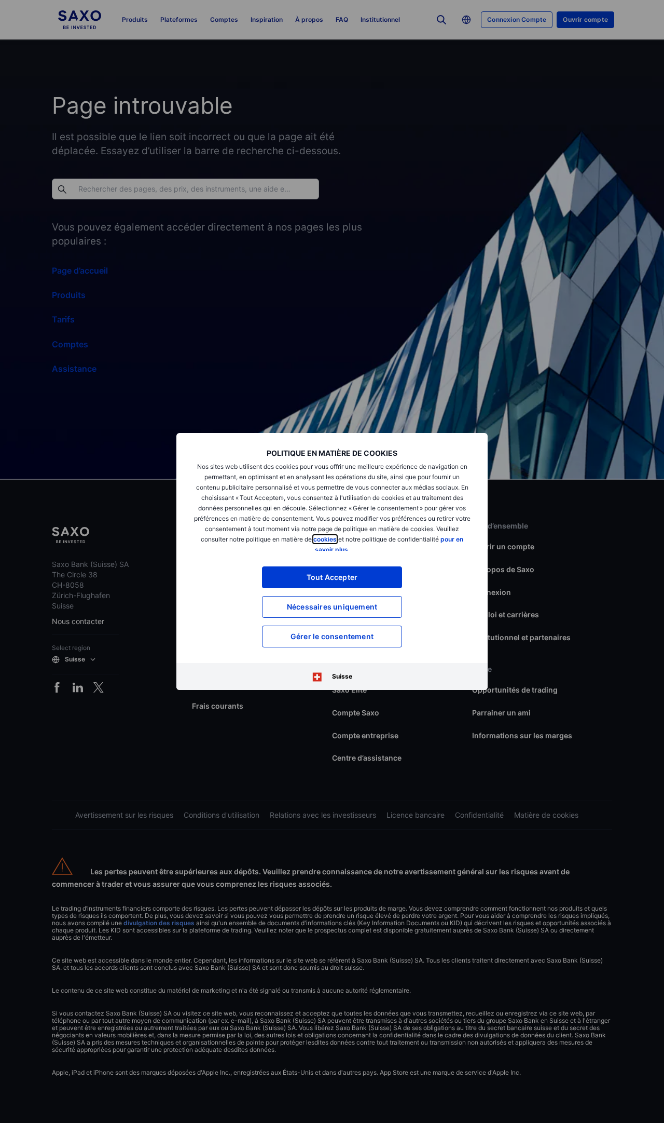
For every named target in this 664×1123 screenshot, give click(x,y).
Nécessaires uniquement (332, 606)
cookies (325, 539)
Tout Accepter (332, 577)
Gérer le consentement (332, 636)
